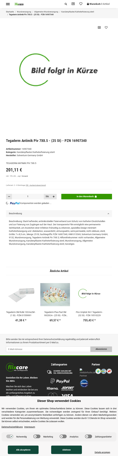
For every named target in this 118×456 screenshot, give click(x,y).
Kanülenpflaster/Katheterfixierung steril (36, 152)
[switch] (9, 436)
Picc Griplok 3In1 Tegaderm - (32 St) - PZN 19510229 (89, 314)
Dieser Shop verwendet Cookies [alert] (59, 401)
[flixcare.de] (19, 4)
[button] (65, 4)
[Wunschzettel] (81, 4)
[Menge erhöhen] (54, 196)
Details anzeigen (102, 452)
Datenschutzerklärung (54, 339)
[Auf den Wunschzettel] (106, 27)
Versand (25, 176)
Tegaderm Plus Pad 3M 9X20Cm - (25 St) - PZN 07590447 (55, 314)
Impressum (29, 427)
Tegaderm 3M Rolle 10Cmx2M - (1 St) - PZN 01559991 (21, 314)
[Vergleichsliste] (73, 4)
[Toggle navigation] (8, 4)
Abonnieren (101, 349)
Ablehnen (66, 450)
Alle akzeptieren (23, 450)
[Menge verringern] (9, 196)
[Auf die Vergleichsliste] (99, 27)
